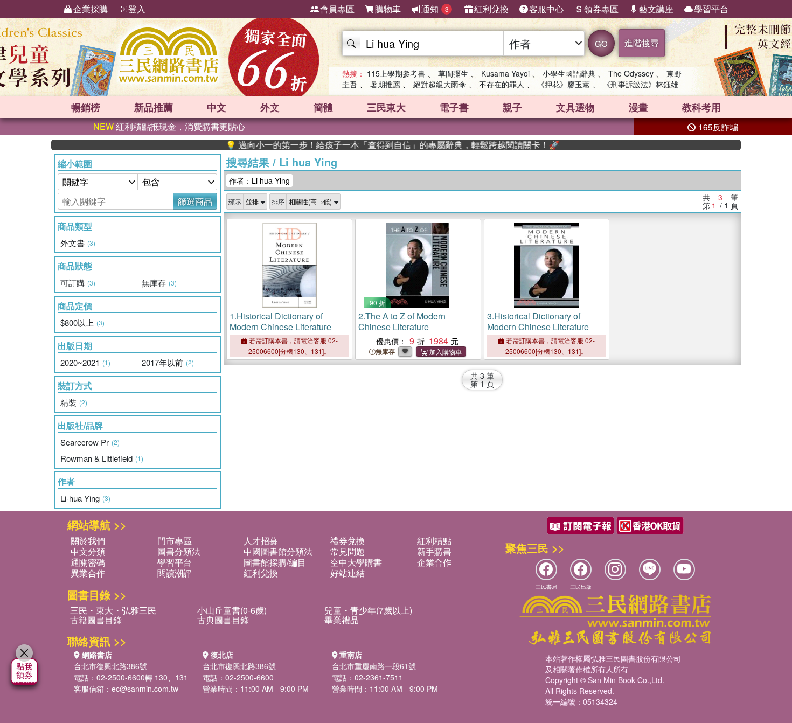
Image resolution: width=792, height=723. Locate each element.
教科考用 (701, 107)
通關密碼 (88, 562)
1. (280, 321)
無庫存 (385, 351)
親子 (512, 107)
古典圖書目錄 (223, 620)
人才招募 (261, 540)
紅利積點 (434, 540)
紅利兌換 (491, 9)
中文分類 (88, 551)
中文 (216, 107)
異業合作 (88, 573)
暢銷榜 (85, 107)
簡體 (323, 107)
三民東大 (386, 107)
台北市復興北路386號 (110, 666)
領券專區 (601, 9)
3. (538, 321)
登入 (136, 9)
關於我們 (88, 540)
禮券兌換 (347, 540)
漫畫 (638, 107)
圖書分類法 (178, 551)
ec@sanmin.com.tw (145, 688)
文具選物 (575, 107)
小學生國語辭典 (569, 73)
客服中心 (546, 9)
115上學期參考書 (396, 73)
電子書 (454, 107)
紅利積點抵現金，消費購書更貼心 (169, 126)
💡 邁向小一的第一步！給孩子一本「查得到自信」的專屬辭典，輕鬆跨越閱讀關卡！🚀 (374, 145)
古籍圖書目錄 (96, 620)
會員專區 (337, 9)
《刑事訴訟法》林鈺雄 (640, 84)
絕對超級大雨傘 (439, 84)
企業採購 (90, 9)
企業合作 (434, 562)
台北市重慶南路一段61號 (374, 666)
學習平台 (711, 9)
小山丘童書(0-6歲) (232, 610)
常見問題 (347, 551)
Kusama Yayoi (505, 73)
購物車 (388, 9)
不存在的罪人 (501, 84)
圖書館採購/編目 (275, 562)
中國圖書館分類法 (278, 551)
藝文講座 (656, 9)
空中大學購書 (356, 562)
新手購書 (434, 551)
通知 (435, 9)
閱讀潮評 (174, 573)
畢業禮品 (341, 620)
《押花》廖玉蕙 (563, 84)
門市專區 (174, 540)
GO (601, 43)
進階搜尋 (641, 43)
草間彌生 (453, 73)
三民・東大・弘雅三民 (113, 610)
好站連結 (347, 573)
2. (402, 321)
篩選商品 (195, 201)
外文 (270, 107)
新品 (153, 107)
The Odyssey (631, 73)
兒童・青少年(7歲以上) (368, 610)
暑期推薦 (385, 84)
